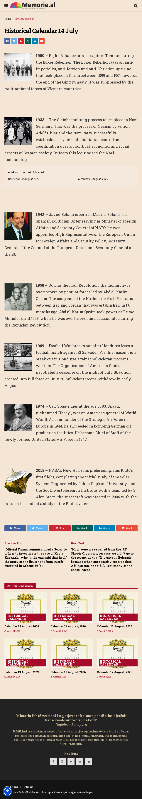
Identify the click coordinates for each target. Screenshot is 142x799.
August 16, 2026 (106, 677)
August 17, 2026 (13, 677)
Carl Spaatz (59, 406)
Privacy (28, 786)
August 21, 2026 (13, 631)
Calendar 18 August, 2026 (68, 672)
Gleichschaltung (72, 119)
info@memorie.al (116, 739)
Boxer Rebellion (57, 62)
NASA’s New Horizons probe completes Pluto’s (91, 470)
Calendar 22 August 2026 (23, 179)
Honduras (111, 345)
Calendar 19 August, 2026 (22, 672)
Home (7, 18)
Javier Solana (61, 214)
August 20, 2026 (59, 631)
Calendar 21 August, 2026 (92, 179)
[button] (7, 791)
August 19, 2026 (106, 631)
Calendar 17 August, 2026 (114, 672)
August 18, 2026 (59, 677)
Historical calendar (24, 18)
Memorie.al (12, 792)
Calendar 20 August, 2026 (114, 626)
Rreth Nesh (11, 786)
